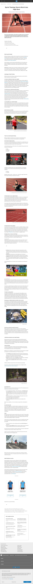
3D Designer (14, 473)
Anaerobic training (7, 93)
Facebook (13, 567)
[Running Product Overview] (2, 1)
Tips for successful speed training (10, 44)
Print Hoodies (19, 548)
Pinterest (19, 567)
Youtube (15, 567)
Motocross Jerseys (3, 550)
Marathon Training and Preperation (21, 523)
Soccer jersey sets (19, 549)
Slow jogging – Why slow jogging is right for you (22, 530)
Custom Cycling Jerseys (4, 545)
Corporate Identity (19, 550)
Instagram (17, 567)
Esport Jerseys (19, 545)
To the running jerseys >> (10, 495)
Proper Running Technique (11, 519)
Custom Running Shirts (4, 548)
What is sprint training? (8, 42)
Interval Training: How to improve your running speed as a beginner (21, 519)
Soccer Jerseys (3, 546)
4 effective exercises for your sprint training (11, 45)
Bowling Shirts (19, 546)
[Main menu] (4, 1)
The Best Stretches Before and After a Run (10, 528)
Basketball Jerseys (3, 547)
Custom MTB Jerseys (4, 551)
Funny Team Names (20, 551)
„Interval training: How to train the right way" (11, 365)
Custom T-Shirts (19, 547)
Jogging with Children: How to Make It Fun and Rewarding (10, 536)
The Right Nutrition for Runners (10, 524)
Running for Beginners (21, 534)
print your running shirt (18, 471)
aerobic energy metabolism (12, 60)
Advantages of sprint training (9, 43)
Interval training (26, 98)
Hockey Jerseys (3, 549)
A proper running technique (16, 466)
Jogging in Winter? (21, 526)
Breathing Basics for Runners (10, 532)
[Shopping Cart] (31, 1)
